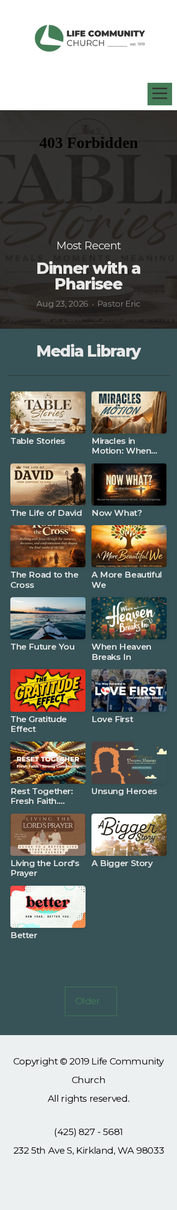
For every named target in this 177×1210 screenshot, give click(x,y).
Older (91, 1001)
